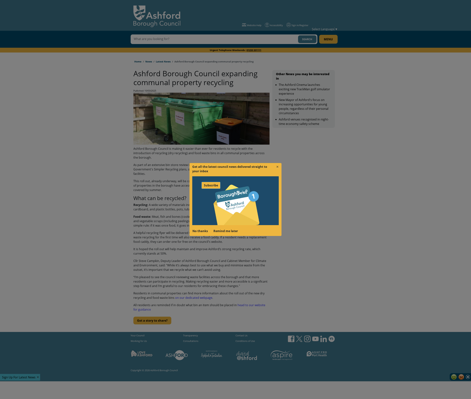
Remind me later (225, 231)
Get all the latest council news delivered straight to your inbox (229, 169)
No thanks (200, 231)
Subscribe (211, 185)
